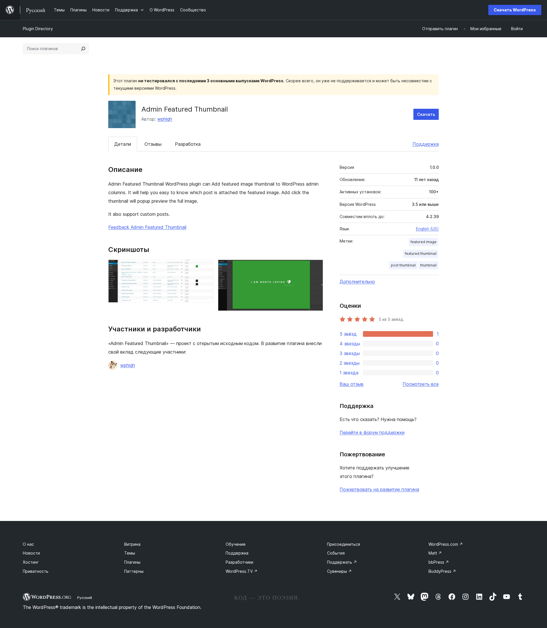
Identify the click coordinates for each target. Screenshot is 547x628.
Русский (84, 597)
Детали (122, 144)
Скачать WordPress (515, 9)
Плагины (132, 562)
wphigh (164, 119)
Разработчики (239, 562)
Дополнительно (357, 281)
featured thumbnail (420, 253)
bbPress (438, 562)
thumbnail (428, 265)
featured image (423, 242)
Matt (435, 553)
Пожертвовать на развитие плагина (379, 489)
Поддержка (426, 144)
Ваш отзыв (352, 384)
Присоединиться (343, 544)
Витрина (132, 544)
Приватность (35, 571)
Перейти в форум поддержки (372, 432)
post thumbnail (403, 265)
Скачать (426, 114)
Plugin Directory (38, 28)
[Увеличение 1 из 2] (206, 267)
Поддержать (342, 562)
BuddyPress (442, 571)
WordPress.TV (242, 571)
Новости (31, 553)
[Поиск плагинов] (83, 48)
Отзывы (153, 144)
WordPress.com (445, 544)
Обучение (236, 544)
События (336, 553)
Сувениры (339, 571)
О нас (28, 544)
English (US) (427, 228)
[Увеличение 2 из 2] (315, 267)
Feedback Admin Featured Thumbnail (147, 227)
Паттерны (134, 571)
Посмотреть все (421, 384)
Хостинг (31, 562)
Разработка (188, 144)
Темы (129, 553)
